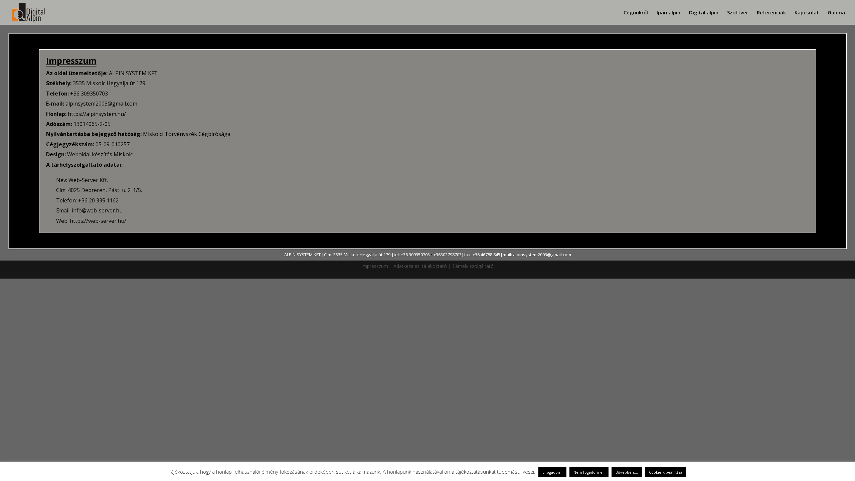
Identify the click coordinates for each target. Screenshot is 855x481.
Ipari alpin (668, 13)
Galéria (836, 13)
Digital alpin (703, 13)
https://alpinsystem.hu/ (97, 114)
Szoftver (737, 13)
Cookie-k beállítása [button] (665, 472)
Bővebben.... (627, 472)
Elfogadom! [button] (552, 472)
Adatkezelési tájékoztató (420, 266)
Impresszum (374, 266)
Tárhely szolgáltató (473, 266)
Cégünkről (636, 13)
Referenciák (771, 13)
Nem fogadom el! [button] (589, 472)
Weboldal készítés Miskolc (100, 154)
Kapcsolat (807, 13)
